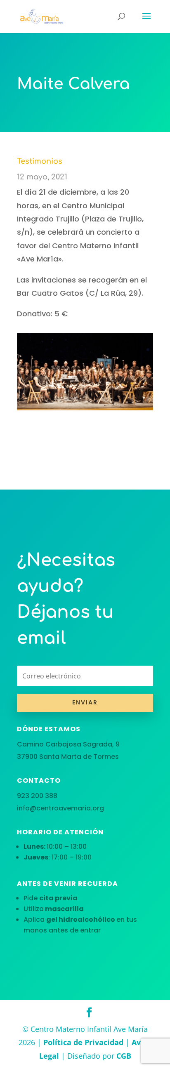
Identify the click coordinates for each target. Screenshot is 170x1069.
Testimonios (39, 161)
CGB (123, 1056)
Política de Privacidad (83, 1042)
